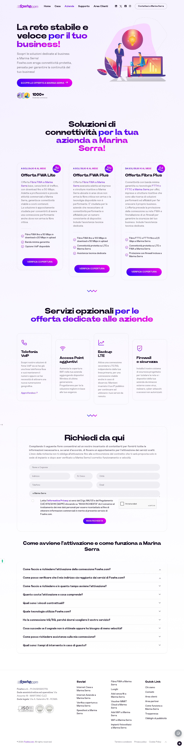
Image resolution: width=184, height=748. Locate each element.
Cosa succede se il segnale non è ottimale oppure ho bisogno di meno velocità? (72, 628)
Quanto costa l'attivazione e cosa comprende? (53, 594)
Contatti (149, 692)
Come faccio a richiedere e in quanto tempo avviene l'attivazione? (65, 586)
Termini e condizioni (123, 742)
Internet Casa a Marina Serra (85, 689)
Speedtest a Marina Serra (87, 712)
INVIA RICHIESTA (94, 521)
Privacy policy (140, 742)
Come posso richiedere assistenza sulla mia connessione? (59, 637)
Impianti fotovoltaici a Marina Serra (121, 726)
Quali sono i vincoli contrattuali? (43, 603)
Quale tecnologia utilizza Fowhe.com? (47, 611)
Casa (58, 6)
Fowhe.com (29, 742)
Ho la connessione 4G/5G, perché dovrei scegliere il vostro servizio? (66, 620)
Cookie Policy (155, 742)
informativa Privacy (58, 501)
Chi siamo (150, 687)
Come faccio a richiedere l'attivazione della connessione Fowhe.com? (67, 569)
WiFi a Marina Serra (121, 720)
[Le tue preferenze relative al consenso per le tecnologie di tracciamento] (2, 561)
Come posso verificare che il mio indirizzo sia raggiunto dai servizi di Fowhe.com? (74, 577)
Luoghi (114, 689)
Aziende (69, 6)
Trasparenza (151, 714)
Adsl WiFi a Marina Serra (120, 714)
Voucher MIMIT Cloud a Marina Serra (119, 704)
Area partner (152, 701)
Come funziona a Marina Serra (153, 707)
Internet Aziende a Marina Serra (86, 696)
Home (47, 6)
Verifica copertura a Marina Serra (87, 704)
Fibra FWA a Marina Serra (121, 683)
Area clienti (101, 6)
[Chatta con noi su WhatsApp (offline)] (178, 733)
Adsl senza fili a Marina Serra (118, 695)
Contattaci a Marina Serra (151, 6)
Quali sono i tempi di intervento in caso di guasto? (54, 645)
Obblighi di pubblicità (156, 718)
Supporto (84, 6)
